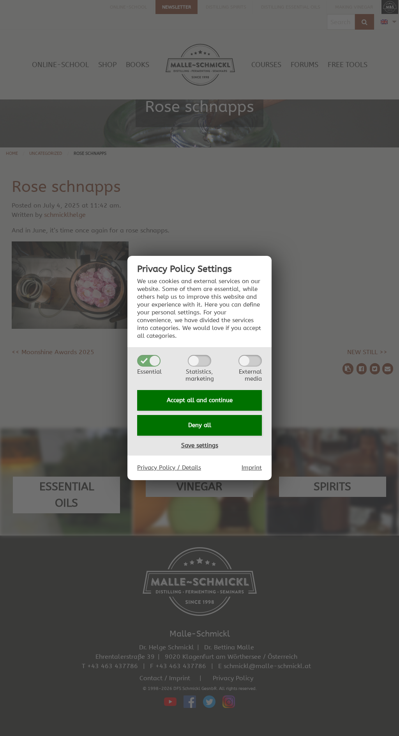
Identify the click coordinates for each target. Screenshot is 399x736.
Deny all (199, 425)
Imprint (252, 467)
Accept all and (200, 400)
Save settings (199, 445)
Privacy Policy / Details (169, 467)
